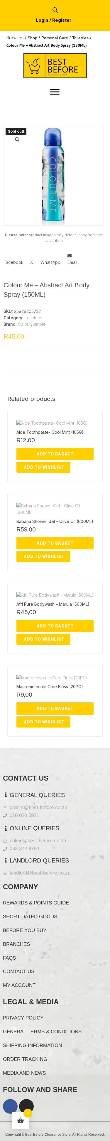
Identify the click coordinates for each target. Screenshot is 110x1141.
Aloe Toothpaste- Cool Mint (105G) (50, 432)
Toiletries (80, 38)
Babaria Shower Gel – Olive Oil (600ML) (54, 521)
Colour (24, 324)
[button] (17, 139)
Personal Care (54, 38)
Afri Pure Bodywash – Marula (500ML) (52, 604)
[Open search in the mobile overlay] (55, 9)
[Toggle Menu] (55, 91)
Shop (32, 38)
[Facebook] (10, 1106)
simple (39, 324)
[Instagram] (26, 1106)
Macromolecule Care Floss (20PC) (49, 686)
